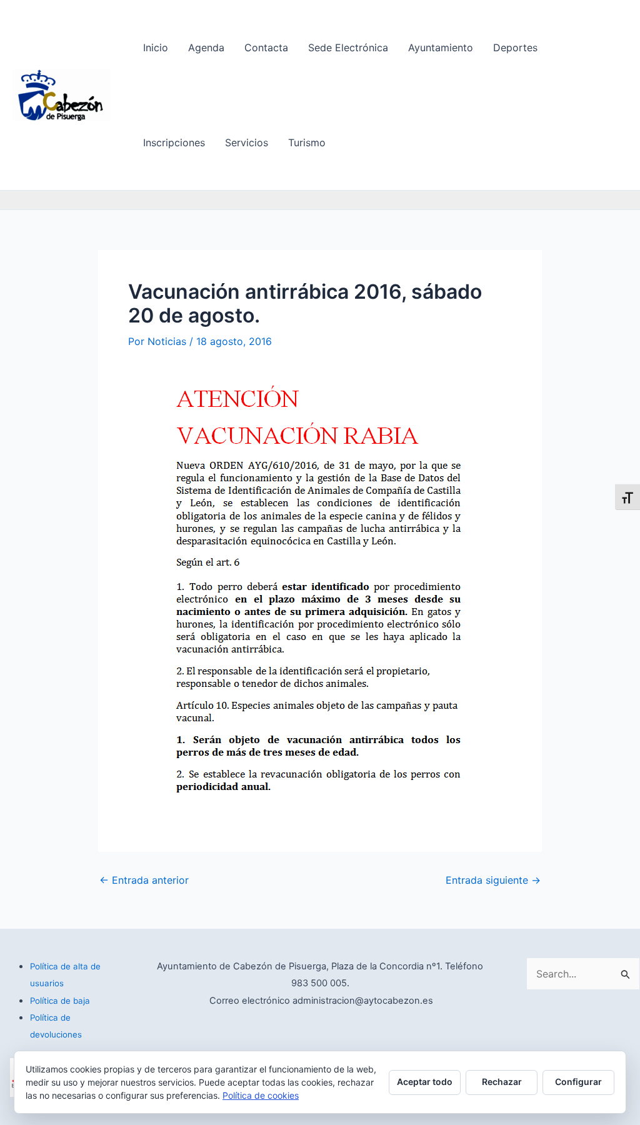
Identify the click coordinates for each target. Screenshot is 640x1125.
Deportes (515, 47)
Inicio (155, 47)
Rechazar (502, 1081)
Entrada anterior (144, 880)
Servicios (246, 142)
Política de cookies (260, 1095)
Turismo (307, 142)
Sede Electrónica (348, 47)
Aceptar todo (424, 1081)
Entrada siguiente (493, 880)
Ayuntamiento (440, 47)
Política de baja (60, 1001)
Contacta (266, 47)
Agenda (206, 47)
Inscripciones (174, 142)
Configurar (578, 1081)
